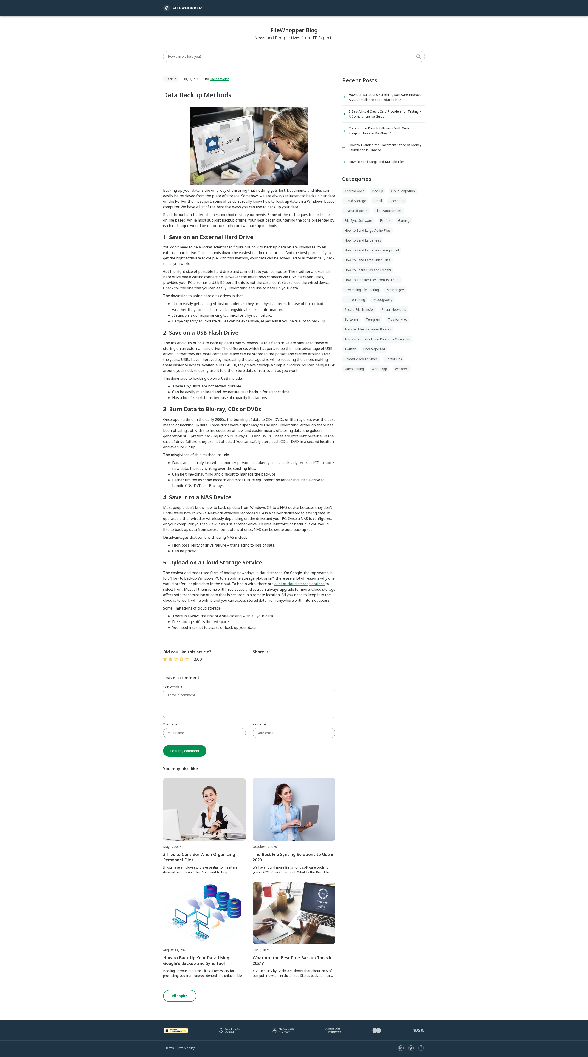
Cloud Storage (355, 201)
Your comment (172, 687)
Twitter (350, 349)
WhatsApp (379, 369)
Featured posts (356, 210)
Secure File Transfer (359, 309)
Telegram (373, 319)
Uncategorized (374, 349)
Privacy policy (186, 1048)
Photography (382, 299)
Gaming (404, 220)
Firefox (385, 220)
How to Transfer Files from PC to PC (372, 280)
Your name (170, 724)
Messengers (396, 290)
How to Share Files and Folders (368, 270)
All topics (179, 996)
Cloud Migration (403, 191)
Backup (170, 79)
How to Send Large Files (363, 240)
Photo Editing (355, 299)
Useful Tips (394, 359)
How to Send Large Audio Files (367, 230)
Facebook (397, 201)
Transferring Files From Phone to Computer (377, 339)
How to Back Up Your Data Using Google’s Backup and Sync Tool (196, 960)
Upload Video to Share (361, 359)
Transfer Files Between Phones (368, 329)
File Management (388, 210)
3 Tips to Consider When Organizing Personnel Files (199, 857)
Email (378, 201)
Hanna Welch (219, 79)
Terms (169, 1048)
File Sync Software (358, 220)
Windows (401, 369)
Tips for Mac (397, 319)
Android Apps (354, 191)
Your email (259, 724)
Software (351, 319)
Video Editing (354, 369)
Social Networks (394, 309)
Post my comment (184, 751)
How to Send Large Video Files (367, 260)
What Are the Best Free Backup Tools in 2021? (293, 960)
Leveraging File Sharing (362, 290)
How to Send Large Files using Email (372, 250)
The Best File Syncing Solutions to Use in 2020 (294, 857)
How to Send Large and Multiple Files (376, 162)
